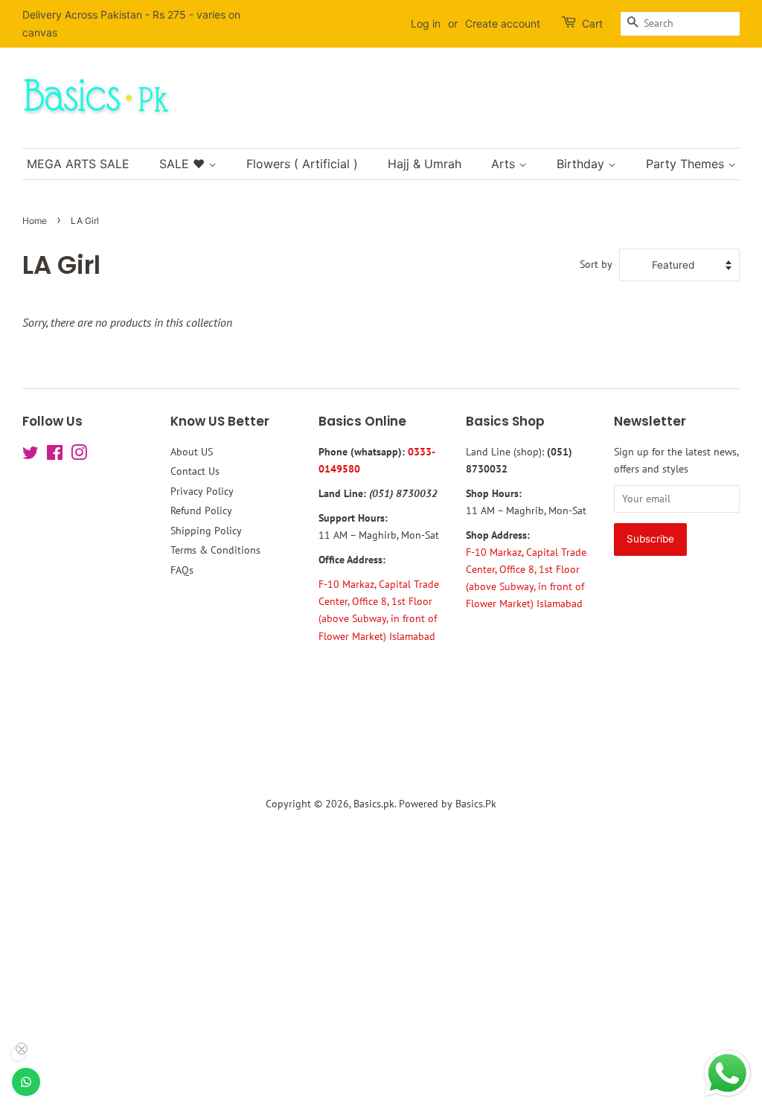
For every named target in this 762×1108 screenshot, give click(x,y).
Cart (592, 23)
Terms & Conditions (215, 550)
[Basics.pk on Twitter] (30, 455)
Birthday (582, 163)
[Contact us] (26, 1082)
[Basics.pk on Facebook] (54, 455)
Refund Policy (201, 510)
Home (34, 220)
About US (191, 451)
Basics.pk (373, 803)
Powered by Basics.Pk (447, 803)
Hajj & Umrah (424, 163)
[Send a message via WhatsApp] (727, 1073)
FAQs (181, 570)
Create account (502, 23)
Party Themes (687, 163)
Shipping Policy (206, 530)
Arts (505, 163)
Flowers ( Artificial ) (302, 163)
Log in (426, 23)
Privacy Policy (202, 491)
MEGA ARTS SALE (78, 163)
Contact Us (195, 471)
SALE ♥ (183, 163)
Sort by (596, 264)
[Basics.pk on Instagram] (79, 455)
